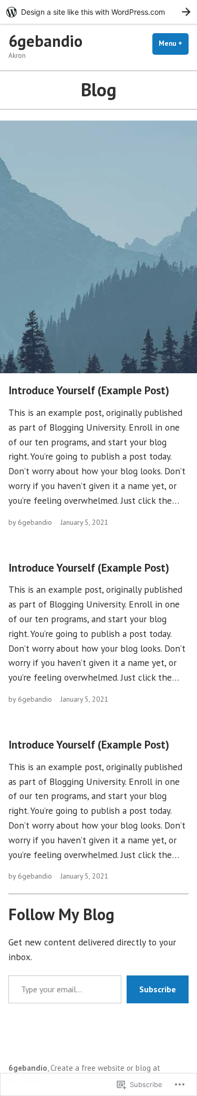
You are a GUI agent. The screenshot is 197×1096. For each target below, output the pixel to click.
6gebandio (45, 41)
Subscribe (157, 989)
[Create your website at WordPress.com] (98, 12)
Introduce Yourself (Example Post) (88, 390)
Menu (174, 43)
